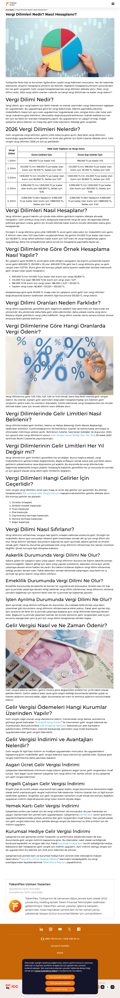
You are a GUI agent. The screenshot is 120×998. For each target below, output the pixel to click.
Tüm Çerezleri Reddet (60, 983)
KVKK (60, 952)
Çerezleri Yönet (60, 989)
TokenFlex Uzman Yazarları (30, 884)
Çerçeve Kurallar (60, 945)
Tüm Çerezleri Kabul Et (60, 977)
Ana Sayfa (10, 10)
